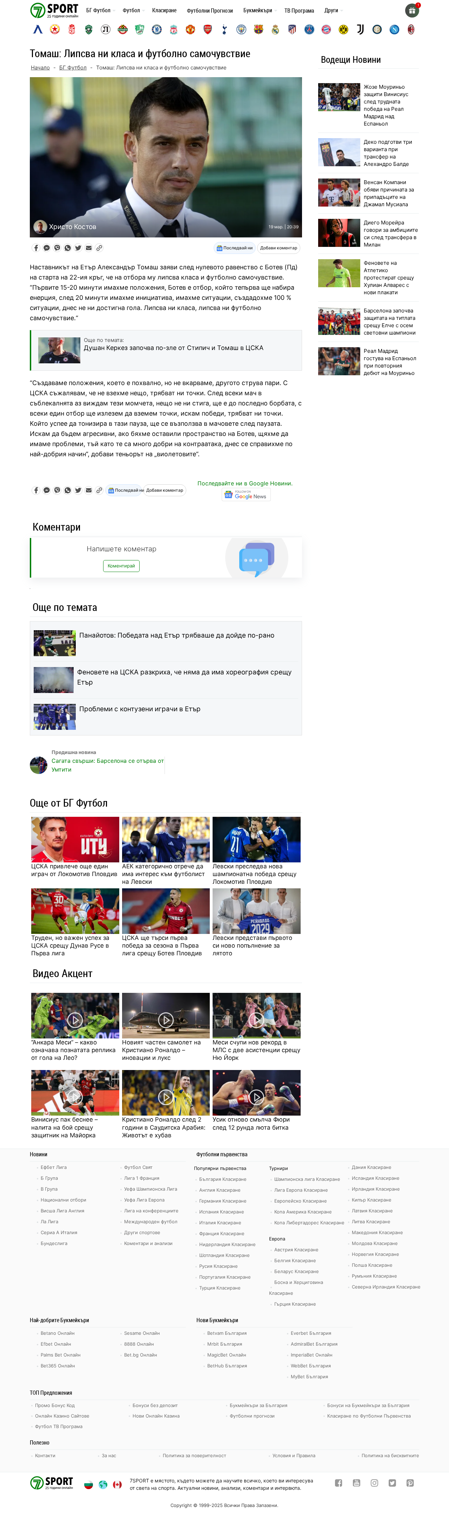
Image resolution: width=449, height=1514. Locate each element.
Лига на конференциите (151, 1210)
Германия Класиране (223, 1201)
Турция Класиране (220, 1288)
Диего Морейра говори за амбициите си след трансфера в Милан (391, 233)
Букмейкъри (257, 10)
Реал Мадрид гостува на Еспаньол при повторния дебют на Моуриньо (390, 362)
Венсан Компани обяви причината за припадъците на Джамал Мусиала (389, 193)
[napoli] (394, 29)
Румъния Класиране (374, 1276)
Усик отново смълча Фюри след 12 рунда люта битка (251, 1123)
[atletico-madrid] (292, 29)
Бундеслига (54, 1243)
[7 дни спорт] (55, 10)
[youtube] (356, 1484)
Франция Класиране (221, 1233)
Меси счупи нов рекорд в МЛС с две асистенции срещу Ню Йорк (256, 1050)
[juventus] (360, 29)
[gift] (412, 11)
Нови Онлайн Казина (156, 1416)
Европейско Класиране (300, 1201)
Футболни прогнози (252, 1416)
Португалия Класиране (225, 1277)
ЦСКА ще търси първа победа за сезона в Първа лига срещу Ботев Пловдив (162, 945)
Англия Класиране (220, 1190)
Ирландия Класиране (376, 1189)
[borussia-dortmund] (343, 29)
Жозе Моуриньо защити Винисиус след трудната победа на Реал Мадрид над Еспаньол (386, 105)
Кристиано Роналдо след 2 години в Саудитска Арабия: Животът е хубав (164, 1127)
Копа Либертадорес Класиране (309, 1222)
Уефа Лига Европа (144, 1200)
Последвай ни (237, 247)
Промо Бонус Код (55, 1405)
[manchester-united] (190, 29)
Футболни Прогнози (210, 10)
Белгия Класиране (295, 1260)
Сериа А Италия (59, 1232)
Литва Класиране (371, 1221)
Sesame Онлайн (142, 1333)
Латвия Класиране (372, 1210)
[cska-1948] (72, 29)
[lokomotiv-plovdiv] (105, 29)
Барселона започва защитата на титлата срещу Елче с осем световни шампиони (390, 321)
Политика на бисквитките (390, 1455)
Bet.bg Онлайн (140, 1355)
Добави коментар (278, 247)
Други (331, 10)
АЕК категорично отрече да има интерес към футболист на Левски (163, 874)
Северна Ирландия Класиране (386, 1287)
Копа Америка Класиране (303, 1211)
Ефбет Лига (54, 1167)
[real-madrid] (275, 29)
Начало (40, 67)
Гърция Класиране (295, 1304)
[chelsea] (157, 29)
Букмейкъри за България (258, 1405)
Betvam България (227, 1333)
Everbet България (311, 1333)
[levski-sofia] (38, 29)
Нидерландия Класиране (227, 1244)
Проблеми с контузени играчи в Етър (140, 709)
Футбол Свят (138, 1167)
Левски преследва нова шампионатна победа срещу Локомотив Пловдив (254, 874)
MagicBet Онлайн (226, 1355)
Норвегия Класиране (375, 1254)
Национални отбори (63, 1200)
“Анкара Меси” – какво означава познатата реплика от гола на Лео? (73, 1050)
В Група (49, 1189)
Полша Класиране (372, 1265)
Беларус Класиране (296, 1271)
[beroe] (139, 29)
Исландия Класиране (376, 1178)
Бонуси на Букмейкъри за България (368, 1405)
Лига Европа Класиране (301, 1190)
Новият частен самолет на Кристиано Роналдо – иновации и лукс (161, 1050)
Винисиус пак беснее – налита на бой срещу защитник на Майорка (64, 1127)
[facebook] (338, 1484)
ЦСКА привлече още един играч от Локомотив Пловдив (74, 870)
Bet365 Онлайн (58, 1365)
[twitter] (392, 1484)
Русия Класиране (218, 1266)
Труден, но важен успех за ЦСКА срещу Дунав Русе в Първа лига (70, 945)
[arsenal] (207, 29)
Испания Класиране (221, 1211)
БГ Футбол (98, 10)
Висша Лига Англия (62, 1210)
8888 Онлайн (139, 1344)
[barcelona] (258, 29)
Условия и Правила (294, 1455)
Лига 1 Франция (141, 1178)
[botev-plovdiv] (123, 29)
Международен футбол (150, 1221)
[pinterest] (410, 1484)
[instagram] (374, 1484)
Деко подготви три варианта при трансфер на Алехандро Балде (388, 153)
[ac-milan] (411, 29)
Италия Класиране (220, 1222)
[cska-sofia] (54, 29)
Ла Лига (49, 1221)
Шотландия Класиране (224, 1255)
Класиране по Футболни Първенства (369, 1416)
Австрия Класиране (296, 1249)
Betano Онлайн (58, 1333)
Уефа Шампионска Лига (150, 1189)
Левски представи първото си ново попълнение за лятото (252, 945)
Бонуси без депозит (155, 1405)
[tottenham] (224, 29)
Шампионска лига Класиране (307, 1179)
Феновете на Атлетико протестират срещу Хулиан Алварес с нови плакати (389, 278)
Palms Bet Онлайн (61, 1355)
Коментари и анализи (148, 1243)
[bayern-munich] (326, 29)
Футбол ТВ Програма (58, 1426)
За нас (109, 1455)
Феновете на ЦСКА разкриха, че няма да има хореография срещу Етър (184, 677)
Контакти (45, 1455)
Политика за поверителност (194, 1455)
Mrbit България (224, 1344)
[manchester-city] (241, 29)
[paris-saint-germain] (309, 29)
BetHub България (227, 1365)
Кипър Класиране (371, 1200)
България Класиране (223, 1179)
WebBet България (311, 1365)
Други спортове (142, 1232)
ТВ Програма (299, 10)
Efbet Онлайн (56, 1344)
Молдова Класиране (375, 1243)
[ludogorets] (88, 29)
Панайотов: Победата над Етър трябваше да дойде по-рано (176, 635)
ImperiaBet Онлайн (312, 1355)
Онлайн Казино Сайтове (62, 1416)
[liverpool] (173, 29)
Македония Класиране (377, 1232)
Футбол (131, 10)
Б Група (49, 1178)
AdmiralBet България (314, 1344)
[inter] (377, 29)
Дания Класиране (371, 1167)
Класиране (164, 10)
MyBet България (309, 1376)
